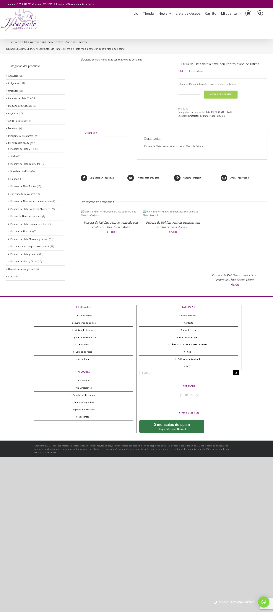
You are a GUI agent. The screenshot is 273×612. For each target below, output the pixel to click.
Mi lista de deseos (84, 330)
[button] (263, 602)
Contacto (188, 322)
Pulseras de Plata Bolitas (23, 186)
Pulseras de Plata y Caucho (24, 254)
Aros (10, 276)
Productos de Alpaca (19, 105)
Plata (212, 115)
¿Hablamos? (83, 344)
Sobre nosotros (188, 315)
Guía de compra (84, 315)
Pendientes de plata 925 (20, 136)
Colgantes (13, 83)
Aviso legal (84, 359)
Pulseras (220, 115)
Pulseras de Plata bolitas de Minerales (30, 209)
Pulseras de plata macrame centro (28, 224)
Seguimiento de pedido (84, 322)
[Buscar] (260, 13)
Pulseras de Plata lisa (21, 231)
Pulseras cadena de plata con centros (29, 246)
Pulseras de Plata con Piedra (25, 164)
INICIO (9, 48)
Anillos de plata (16, 120)
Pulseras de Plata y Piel (22, 148)
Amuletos (13, 75)
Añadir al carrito (220, 94)
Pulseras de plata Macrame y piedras (29, 239)
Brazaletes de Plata (50, 48)
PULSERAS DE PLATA (25, 48)
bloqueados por (175, 427)
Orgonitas (13, 90)
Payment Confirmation (84, 409)
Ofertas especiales (189, 337)
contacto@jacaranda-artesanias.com (77, 4)
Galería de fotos (84, 351)
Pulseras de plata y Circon (23, 261)
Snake (13, 156)
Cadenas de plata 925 (19, 98)
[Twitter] (186, 395)
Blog (188, 351)
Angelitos (13, 113)
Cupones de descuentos (84, 337)
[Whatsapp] (192, 395)
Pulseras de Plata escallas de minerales (31, 201)
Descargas (84, 416)
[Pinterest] (197, 395)
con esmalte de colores (22, 194)
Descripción (91, 132)
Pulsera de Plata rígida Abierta (26, 216)
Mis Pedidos (84, 380)
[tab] (91, 133)
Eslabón (14, 179)
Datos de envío (188, 330)
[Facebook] (180, 395)
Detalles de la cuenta (84, 395)
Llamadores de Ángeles (20, 269)
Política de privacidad (189, 359)
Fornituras (13, 128)
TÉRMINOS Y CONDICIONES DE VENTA (188, 344)
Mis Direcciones (84, 387)
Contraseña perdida (84, 402)
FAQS (188, 366)
